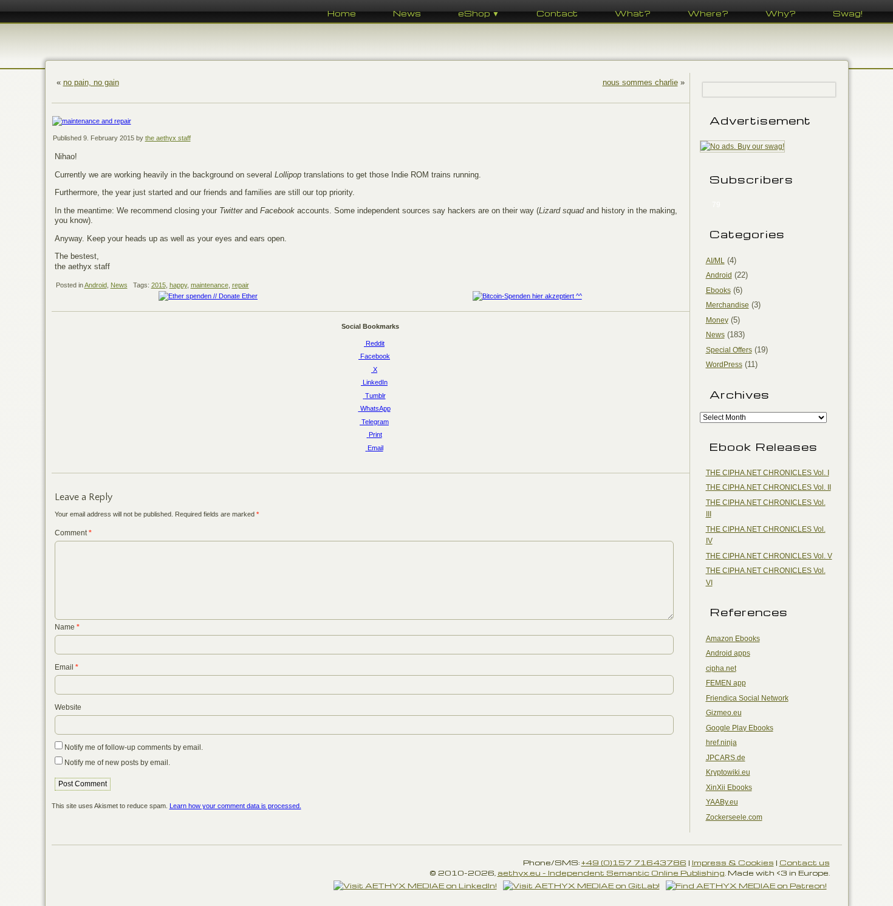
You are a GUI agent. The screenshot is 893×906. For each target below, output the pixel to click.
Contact (557, 13)
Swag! (848, 13)
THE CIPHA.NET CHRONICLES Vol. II (768, 487)
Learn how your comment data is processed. (235, 805)
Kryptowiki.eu (728, 772)
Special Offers (729, 350)
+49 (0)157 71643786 (633, 862)
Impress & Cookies (733, 862)
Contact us (804, 862)
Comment (73, 533)
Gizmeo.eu (724, 713)
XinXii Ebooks (729, 787)
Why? (780, 13)
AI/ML (715, 260)
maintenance (209, 285)
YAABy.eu (722, 802)
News (407, 13)
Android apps (728, 653)
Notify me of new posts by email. (117, 762)
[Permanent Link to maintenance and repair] (370, 121)
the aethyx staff (168, 138)
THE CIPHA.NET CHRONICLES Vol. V (769, 556)
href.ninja (721, 742)
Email (66, 667)
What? (633, 13)
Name (67, 627)
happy (178, 285)
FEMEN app (726, 683)
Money (717, 320)
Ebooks (718, 290)
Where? (708, 13)
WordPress (724, 364)
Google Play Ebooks (739, 728)
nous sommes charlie (640, 82)
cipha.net (721, 668)
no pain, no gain (91, 82)
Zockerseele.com (734, 817)
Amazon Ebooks (733, 638)
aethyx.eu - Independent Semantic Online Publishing (611, 872)
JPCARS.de (725, 757)
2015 (158, 285)
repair (240, 285)
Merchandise (727, 305)
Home (341, 13)
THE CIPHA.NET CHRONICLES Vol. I (767, 472)
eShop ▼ (478, 13)
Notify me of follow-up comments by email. (133, 747)
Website (68, 707)
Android (95, 285)
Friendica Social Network (747, 698)
